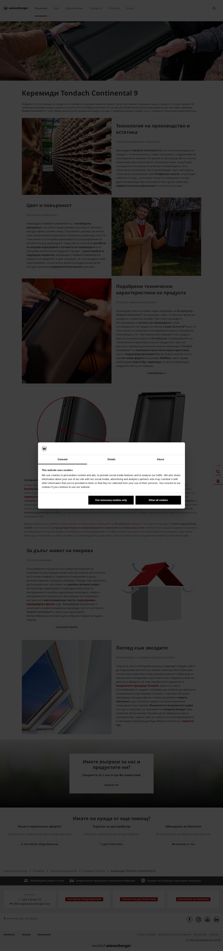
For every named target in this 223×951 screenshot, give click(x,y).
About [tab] (160, 459)
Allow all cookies (158, 500)
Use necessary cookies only (111, 500)
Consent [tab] (62, 459)
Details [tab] (112, 459)
